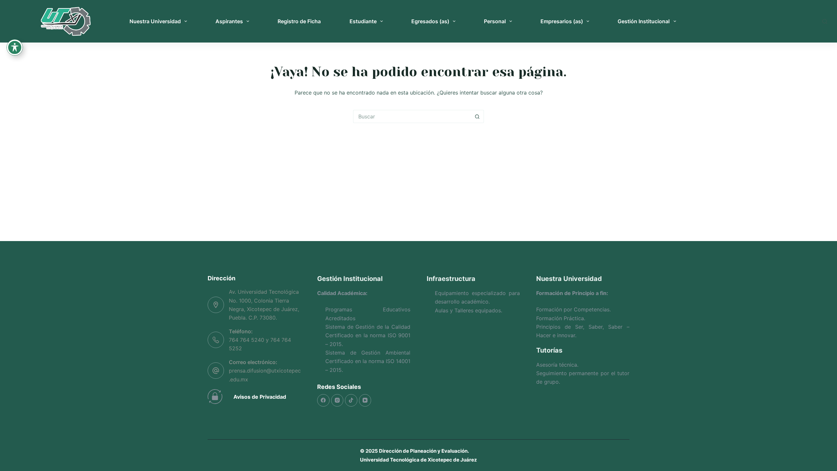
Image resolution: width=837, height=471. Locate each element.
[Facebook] (323, 400)
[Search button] (477, 116)
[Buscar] (824, 21)
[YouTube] (365, 400)
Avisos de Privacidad (259, 396)
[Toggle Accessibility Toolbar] (15, 47)
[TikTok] (351, 400)
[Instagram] (337, 400)
